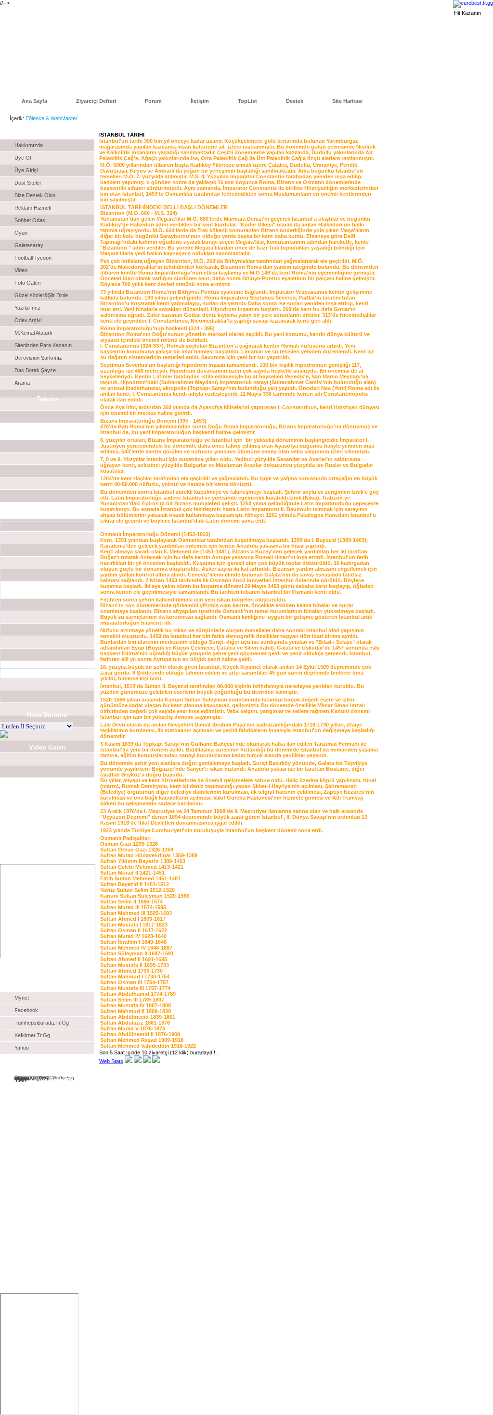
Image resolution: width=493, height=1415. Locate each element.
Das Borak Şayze (35, 370)
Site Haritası (347, 101)
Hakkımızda (28, 145)
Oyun (20, 233)
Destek (294, 101)
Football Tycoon (33, 258)
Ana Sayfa (34, 101)
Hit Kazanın (467, 13)
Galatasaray (28, 245)
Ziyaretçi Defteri (96, 101)
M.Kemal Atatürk (33, 333)
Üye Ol (22, 158)
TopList (247, 101)
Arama (22, 383)
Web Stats (111, 1061)
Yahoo (21, 1048)
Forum (153, 101)
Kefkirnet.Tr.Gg (32, 1035)
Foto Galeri (27, 283)
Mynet (21, 998)
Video (20, 270)
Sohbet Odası (30, 220)
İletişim (200, 101)
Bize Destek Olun (34, 195)
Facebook (26, 1010)
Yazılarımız (27, 308)
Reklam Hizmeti (32, 208)
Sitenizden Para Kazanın (43, 345)
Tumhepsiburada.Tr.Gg (41, 1023)
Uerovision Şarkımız (38, 358)
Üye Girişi (26, 170)
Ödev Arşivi (27, 320)
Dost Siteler (27, 183)
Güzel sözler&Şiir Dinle (41, 295)
